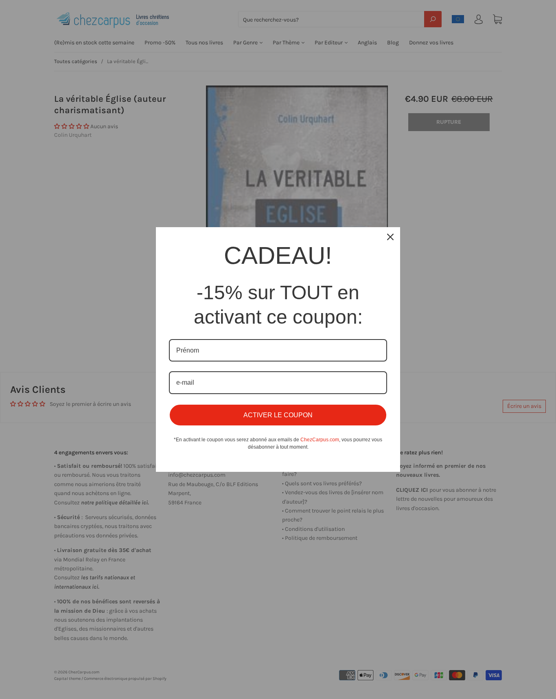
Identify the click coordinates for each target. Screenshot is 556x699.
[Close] (390, 237)
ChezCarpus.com (319, 440)
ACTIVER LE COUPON (278, 415)
